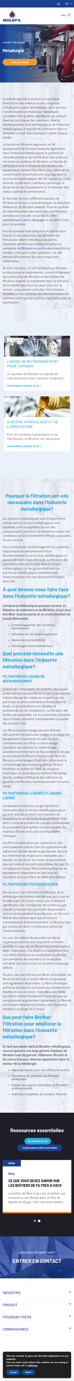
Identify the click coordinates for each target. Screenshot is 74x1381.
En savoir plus (37, 1141)
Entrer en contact (37, 1261)
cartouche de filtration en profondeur (28, 248)
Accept (13, 1372)
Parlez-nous (20, 62)
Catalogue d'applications (40, 1147)
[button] (35, 1221)
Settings (33, 1365)
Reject (28, 1372)
